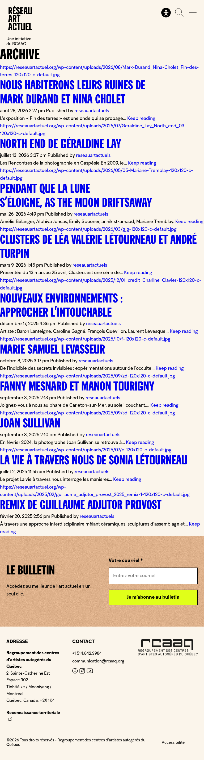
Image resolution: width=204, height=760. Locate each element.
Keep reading (141, 118)
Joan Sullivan (30, 424)
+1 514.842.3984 (87, 654)
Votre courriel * (126, 561)
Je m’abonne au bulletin (153, 597)
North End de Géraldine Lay (60, 144)
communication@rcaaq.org (98, 661)
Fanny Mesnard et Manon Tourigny (77, 387)
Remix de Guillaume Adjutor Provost (81, 505)
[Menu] (193, 12)
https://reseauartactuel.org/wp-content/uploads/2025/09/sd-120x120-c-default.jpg (87, 413)
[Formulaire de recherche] (179, 12)
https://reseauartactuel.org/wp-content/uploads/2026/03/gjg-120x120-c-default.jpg (88, 229)
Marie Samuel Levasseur (52, 350)
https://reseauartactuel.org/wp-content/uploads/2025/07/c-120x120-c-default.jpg (86, 450)
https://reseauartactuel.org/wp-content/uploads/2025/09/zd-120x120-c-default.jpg (87, 376)
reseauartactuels (91, 111)
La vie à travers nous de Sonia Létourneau (93, 461)
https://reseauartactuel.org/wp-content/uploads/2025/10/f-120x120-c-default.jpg (85, 339)
